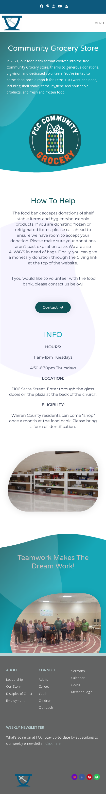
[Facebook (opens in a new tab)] (41, 6)
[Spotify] (97, 777)
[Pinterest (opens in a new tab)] (48, 6)
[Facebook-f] (82, 777)
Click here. (53, 743)
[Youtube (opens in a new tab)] (59, 6)
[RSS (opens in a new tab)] (65, 6)
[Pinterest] (89, 777)
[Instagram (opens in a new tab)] (53, 6)
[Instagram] (74, 777)
